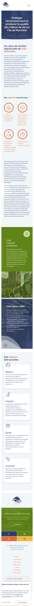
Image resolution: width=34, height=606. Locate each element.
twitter (9, 538)
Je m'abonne (17, 524)
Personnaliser (6, 602)
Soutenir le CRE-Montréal (15, 579)
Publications (17, 562)
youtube (24, 538)
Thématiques (17, 559)
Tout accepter (22, 602)
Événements (17, 565)
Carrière (17, 567)
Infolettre (17, 570)
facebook (9, 533)
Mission (17, 557)
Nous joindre (17, 573)
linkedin (24, 533)
